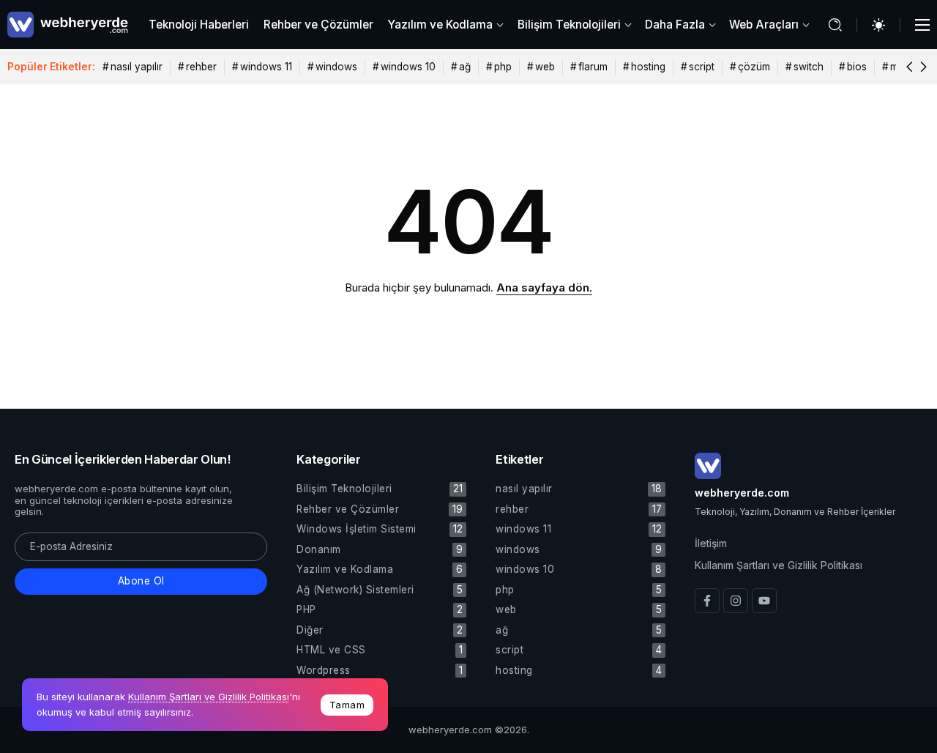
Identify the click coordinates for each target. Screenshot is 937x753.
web (545, 67)
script (701, 67)
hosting (648, 67)
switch (809, 67)
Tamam (347, 705)
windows (336, 67)
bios (857, 67)
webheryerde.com (742, 492)
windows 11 (266, 67)
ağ (465, 67)
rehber (201, 67)
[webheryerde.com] (67, 24)
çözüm (754, 67)
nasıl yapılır (137, 67)
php (503, 67)
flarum (593, 67)
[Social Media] (707, 600)
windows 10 (408, 67)
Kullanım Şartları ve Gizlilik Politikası (208, 696)
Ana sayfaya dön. (544, 287)
